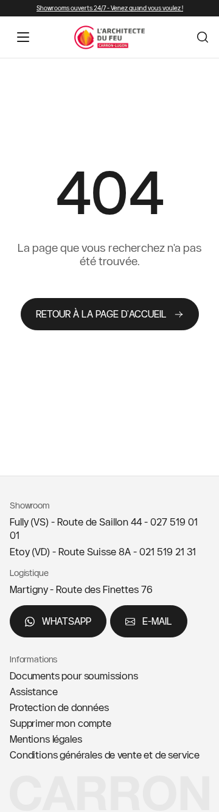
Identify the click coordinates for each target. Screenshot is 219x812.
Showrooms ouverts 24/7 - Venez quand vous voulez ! (109, 8)
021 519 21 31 (167, 551)
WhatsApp (66, 621)
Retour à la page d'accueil (101, 313)
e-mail (157, 621)
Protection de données (59, 707)
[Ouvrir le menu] (23, 37)
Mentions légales (46, 739)
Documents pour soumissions (74, 675)
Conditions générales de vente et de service (105, 754)
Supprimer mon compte (60, 723)
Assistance (33, 691)
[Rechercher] (202, 37)
